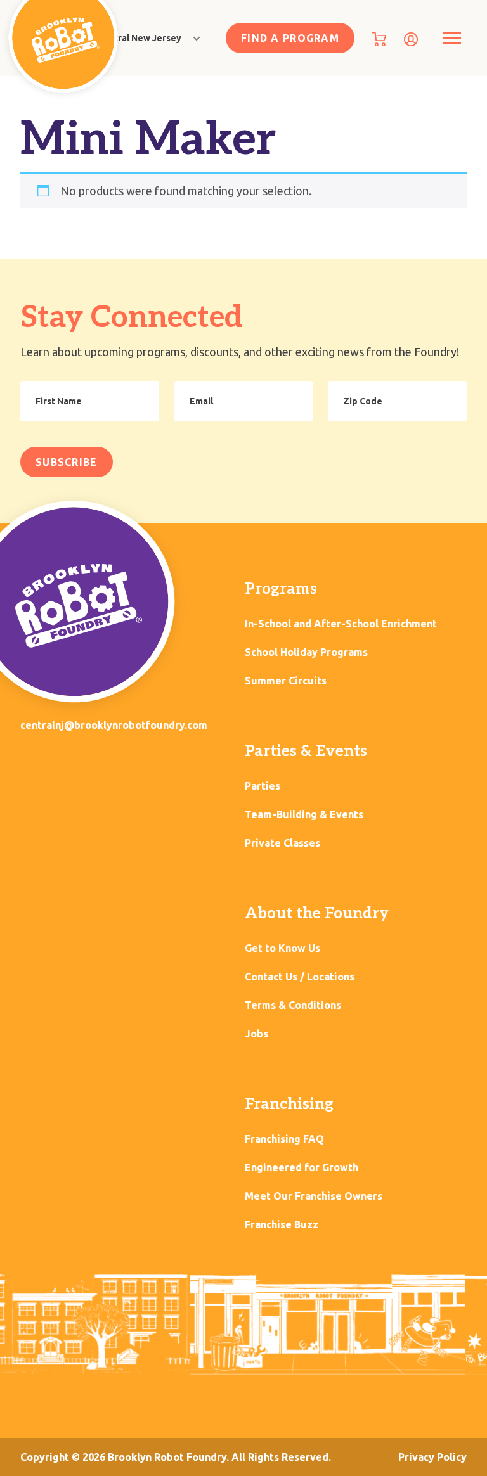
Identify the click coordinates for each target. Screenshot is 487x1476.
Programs (281, 589)
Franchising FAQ (284, 1139)
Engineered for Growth (301, 1167)
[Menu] (452, 38)
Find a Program (290, 38)
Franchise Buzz (281, 1224)
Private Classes (282, 843)
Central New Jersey (139, 38)
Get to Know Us (282, 948)
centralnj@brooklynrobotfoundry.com (113, 725)
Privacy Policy (432, 1457)
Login (411, 39)
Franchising (289, 1104)
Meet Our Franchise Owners (313, 1196)
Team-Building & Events (304, 814)
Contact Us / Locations (299, 977)
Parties (262, 786)
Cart (379, 39)
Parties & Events (306, 751)
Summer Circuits (286, 681)
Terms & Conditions (293, 1005)
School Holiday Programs (306, 652)
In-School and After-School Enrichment (341, 624)
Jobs (256, 1034)
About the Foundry (317, 913)
